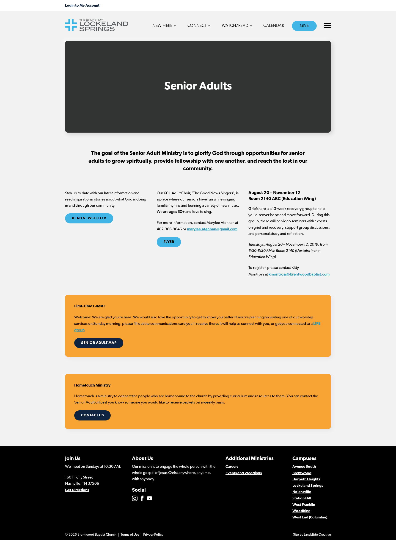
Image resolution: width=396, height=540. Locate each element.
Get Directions (77, 490)
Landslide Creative (317, 535)
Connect (197, 26)
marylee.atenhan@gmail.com (212, 229)
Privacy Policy (153, 535)
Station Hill (301, 498)
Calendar (273, 26)
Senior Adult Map (98, 343)
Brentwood (301, 473)
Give (304, 26)
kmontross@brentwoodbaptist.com (299, 274)
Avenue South (304, 467)
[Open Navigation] (327, 25)
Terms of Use (130, 535)
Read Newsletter (89, 218)
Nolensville (301, 492)
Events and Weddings (244, 473)
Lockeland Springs (307, 486)
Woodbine (301, 511)
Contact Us (92, 415)
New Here (162, 26)
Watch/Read (235, 26)
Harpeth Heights (306, 479)
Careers (232, 467)
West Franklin (303, 505)
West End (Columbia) (309, 517)
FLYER (169, 242)
